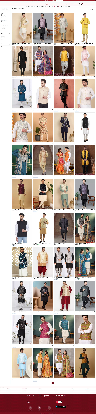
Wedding (50, 6)
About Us (28, 396)
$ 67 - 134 (3, 14)
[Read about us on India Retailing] (59, 401)
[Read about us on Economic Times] (57, 401)
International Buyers (41, 396)
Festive (57, 6)
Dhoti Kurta (56, 388)
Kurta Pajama (3, 28)
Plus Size (69, 6)
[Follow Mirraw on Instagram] (62, 397)
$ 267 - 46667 (4, 16)
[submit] (73, 4)
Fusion (66, 6)
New (26, 6)
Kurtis (39, 6)
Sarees (29, 6)
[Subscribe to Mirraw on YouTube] (60, 397)
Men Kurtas (3, 27)
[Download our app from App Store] (63, 406)
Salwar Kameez (36, 6)
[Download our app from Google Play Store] (58, 406)
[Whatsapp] (57, 397)
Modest (61, 6)
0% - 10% (3, 36)
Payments (34, 396)
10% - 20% (3, 37)
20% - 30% (3, 38)
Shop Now (22, 41)
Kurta (71, 388)
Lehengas (32, 6)
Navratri (53, 6)
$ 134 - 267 (3, 15)
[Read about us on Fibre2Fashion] (61, 401)
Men (45, 6)
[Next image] (31, 27)
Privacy (28, 401)
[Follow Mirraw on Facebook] (64, 397)
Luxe (63, 6)
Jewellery (42, 6)
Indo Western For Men (24, 388)
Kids (47, 6)
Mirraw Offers (28, 402)
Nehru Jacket (3, 21)
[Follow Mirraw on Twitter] (59, 397)
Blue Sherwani (8, 388)
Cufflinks (88, 388)
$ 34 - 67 (3, 13)
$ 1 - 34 (3, 12)
